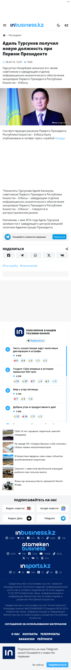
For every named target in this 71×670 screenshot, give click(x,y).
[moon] (58, 25)
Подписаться (57, 664)
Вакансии (27, 639)
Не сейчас (38, 664)
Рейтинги (44, 639)
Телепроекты (50, 634)
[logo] (31, 25)
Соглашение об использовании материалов (35, 624)
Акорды (60, 138)
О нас (15, 634)
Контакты (30, 634)
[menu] (5, 25)
